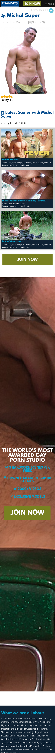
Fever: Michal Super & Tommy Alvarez (24, 200)
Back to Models (15, 22)
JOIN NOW (32, 4)
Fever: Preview (10, 159)
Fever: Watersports (13, 241)
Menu (50, 3)
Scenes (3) (38, 22)
